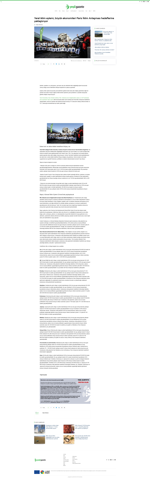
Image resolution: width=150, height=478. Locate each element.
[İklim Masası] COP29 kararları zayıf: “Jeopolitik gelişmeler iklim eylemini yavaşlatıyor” (82, 427)
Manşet (89, 60)
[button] (1, 2)
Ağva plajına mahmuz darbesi (102, 47)
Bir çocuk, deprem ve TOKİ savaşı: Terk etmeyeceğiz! (108, 33)
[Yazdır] (64, 64)
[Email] (62, 64)
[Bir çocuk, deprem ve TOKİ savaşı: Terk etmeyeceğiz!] (99, 34)
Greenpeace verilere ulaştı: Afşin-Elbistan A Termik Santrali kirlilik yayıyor (52, 427)
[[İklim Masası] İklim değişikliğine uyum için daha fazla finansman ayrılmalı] (39, 439)
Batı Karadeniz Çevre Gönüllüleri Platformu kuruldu (102, 53)
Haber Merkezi (39, 24)
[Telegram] (144, 1)
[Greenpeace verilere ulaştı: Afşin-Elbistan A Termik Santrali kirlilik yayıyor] (39, 429)
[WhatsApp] (48, 64)
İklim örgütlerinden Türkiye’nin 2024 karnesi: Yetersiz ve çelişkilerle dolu (103, 40)
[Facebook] (140, 1)
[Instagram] (142, 1)
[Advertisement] (65, 75)
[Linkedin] (59, 64)
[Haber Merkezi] (35, 24)
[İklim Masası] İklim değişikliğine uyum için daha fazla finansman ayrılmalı (52, 437)
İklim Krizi (84, 60)
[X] (146, 1)
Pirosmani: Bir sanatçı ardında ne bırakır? (104, 49)
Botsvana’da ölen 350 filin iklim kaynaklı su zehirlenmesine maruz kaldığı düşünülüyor (82, 437)
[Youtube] (148, 1)
